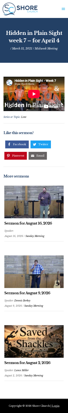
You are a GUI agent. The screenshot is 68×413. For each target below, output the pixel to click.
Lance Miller (21, 370)
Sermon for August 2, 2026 (27, 363)
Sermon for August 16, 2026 (28, 223)
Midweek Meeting (46, 48)
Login (55, 405)
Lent (23, 117)
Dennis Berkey (22, 300)
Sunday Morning (34, 236)
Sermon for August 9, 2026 (27, 293)
